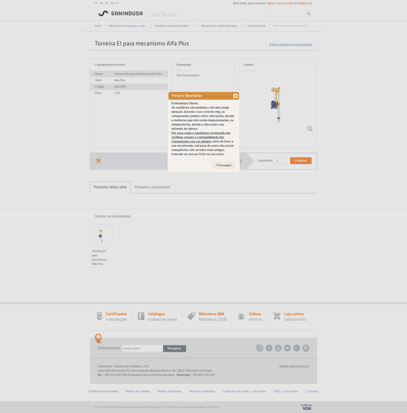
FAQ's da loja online (211, 154)
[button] (235, 95)
